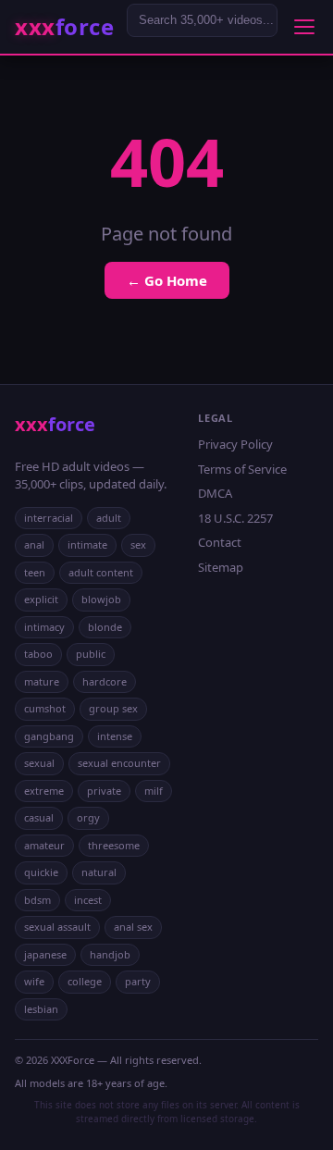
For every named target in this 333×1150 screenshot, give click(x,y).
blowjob (101, 599)
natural (99, 872)
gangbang (49, 736)
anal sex (133, 927)
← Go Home (167, 280)
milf (153, 791)
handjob (110, 954)
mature (41, 681)
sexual (39, 763)
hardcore (104, 681)
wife (34, 981)
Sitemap (220, 567)
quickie (41, 872)
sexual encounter (119, 763)
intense (114, 736)
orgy (88, 817)
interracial (48, 518)
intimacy (44, 627)
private (104, 791)
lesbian (41, 1009)
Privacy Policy (235, 444)
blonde (105, 627)
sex (138, 544)
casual (39, 817)
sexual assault (57, 927)
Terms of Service (242, 469)
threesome (114, 845)
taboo (38, 654)
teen (34, 572)
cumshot (45, 708)
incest (88, 900)
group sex (113, 708)
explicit (41, 599)
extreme (44, 791)
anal (34, 544)
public (90, 654)
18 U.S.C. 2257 (235, 518)
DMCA (215, 493)
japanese (45, 954)
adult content (100, 572)
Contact (219, 542)
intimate (87, 544)
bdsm (37, 900)
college (85, 981)
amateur (44, 845)
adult (108, 518)
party (138, 981)
